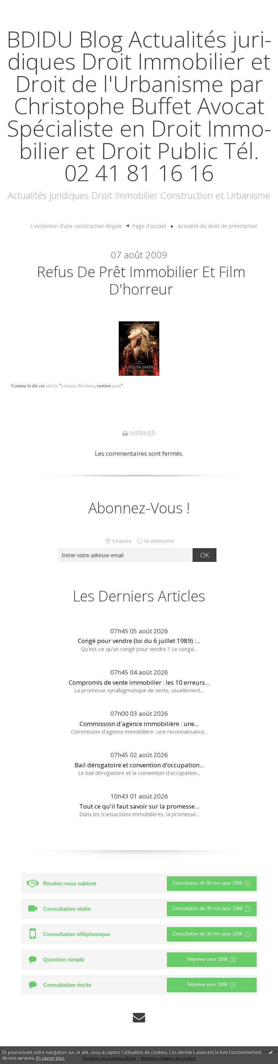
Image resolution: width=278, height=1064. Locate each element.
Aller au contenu (27, 7)
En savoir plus (50, 1058)
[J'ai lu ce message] (271, 1052)
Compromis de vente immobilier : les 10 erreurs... (139, 682)
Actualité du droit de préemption (217, 225)
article (52, 385)
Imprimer (141, 433)
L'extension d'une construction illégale (76, 225)
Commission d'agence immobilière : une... (139, 723)
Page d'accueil (149, 225)
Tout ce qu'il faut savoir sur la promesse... (139, 806)
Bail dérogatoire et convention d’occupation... (139, 765)
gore (116, 385)
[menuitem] (79, 226)
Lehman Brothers (77, 385)
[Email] (139, 1017)
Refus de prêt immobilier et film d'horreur (141, 280)
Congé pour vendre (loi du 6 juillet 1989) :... (139, 641)
